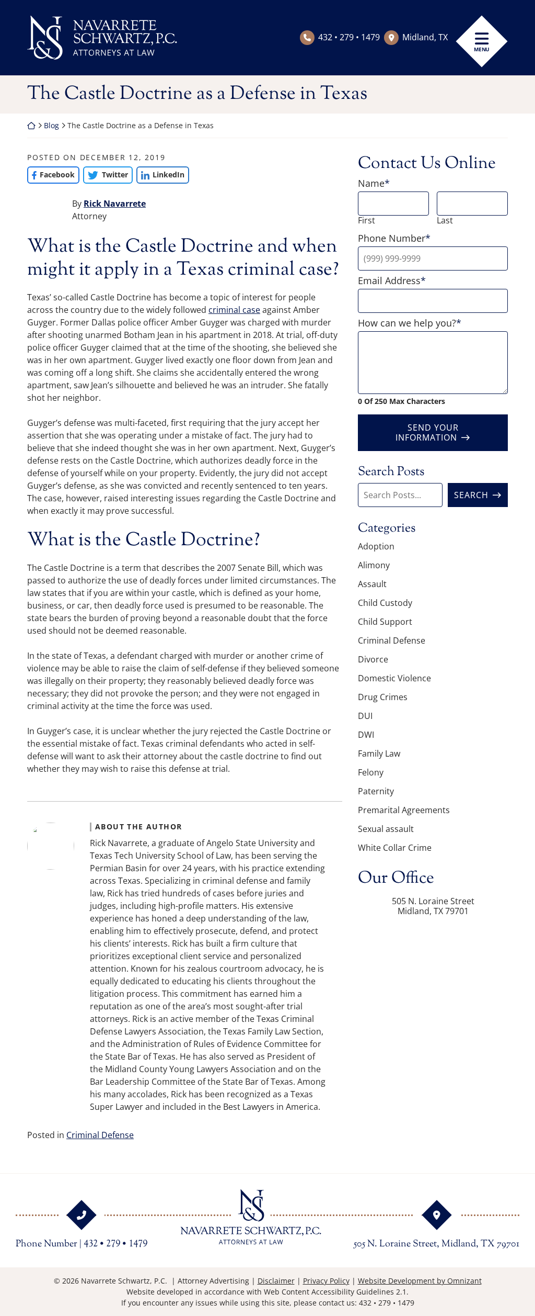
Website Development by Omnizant (420, 1281)
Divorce (373, 659)
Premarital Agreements (404, 810)
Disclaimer (276, 1281)
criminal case (234, 310)
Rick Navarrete (115, 203)
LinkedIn (160, 174)
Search (471, 495)
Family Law (379, 753)
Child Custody (385, 603)
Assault (372, 584)
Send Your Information (427, 432)
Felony (370, 772)
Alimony (374, 565)
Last (445, 221)
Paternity (376, 791)
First (366, 221)
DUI (365, 716)
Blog (51, 125)
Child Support (385, 621)
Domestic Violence (394, 678)
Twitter (105, 174)
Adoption (376, 546)
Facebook (51, 174)
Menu (482, 49)
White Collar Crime (395, 847)
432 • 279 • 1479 (349, 37)
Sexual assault (386, 829)
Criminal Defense (100, 1135)
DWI (366, 734)
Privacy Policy (326, 1281)
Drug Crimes (383, 697)
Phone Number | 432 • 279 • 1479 (81, 1244)
